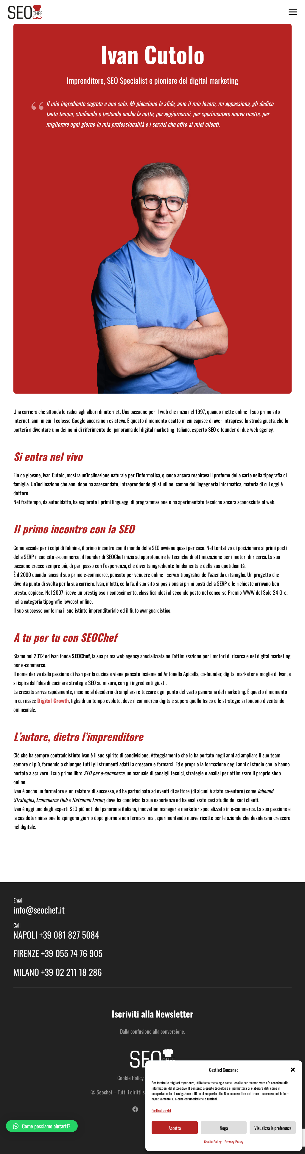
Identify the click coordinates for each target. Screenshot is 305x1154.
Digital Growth (53, 700)
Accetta (175, 1128)
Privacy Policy (234, 1141)
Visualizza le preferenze (272, 1128)
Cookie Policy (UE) (135, 1078)
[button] (293, 1070)
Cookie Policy (213, 1141)
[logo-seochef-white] (152, 1058)
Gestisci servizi (161, 1110)
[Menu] (292, 11)
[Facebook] (135, 1109)
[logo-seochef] (25, 12)
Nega (224, 1128)
